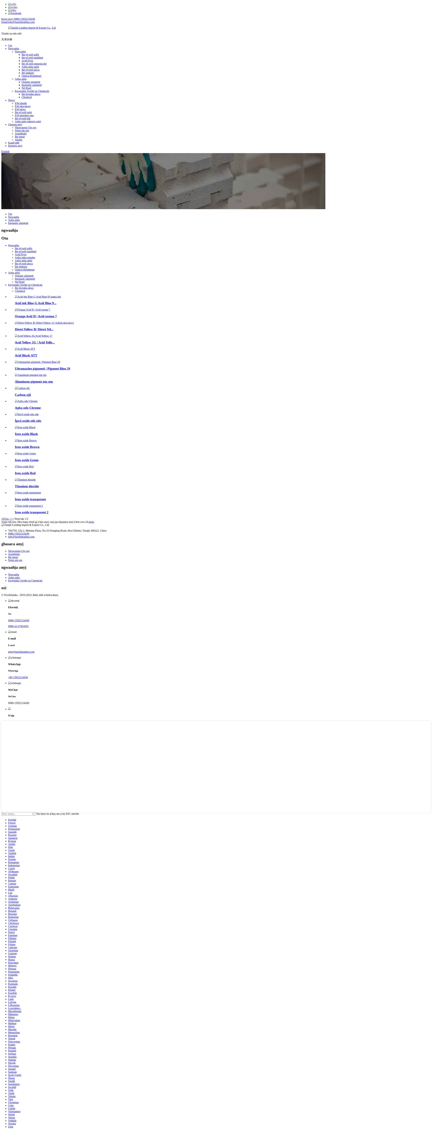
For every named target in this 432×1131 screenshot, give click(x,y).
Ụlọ (10, 45)
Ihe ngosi (20, 136)
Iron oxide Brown (27, 447)
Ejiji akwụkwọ (23, 106)
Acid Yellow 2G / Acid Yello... (35, 342)
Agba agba (20, 78)
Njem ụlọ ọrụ (22, 130)
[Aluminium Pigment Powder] (30, 375)
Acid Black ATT (26, 355)
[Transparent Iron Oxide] (28, 492)
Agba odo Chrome (28, 408)
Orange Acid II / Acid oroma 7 (36, 316)
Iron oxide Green (26, 460)
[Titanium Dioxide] (25, 479)
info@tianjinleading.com (21, 536)
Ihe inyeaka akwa (31, 94)
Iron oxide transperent (30, 499)
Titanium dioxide (27, 486)
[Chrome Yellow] (26, 401)
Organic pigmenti (31, 82)
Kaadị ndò (13, 142)
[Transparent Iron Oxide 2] (29, 505)
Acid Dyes (27, 60)
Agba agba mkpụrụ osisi (28, 121)
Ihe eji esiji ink (22, 118)
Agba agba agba (30, 66)
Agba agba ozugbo (25, 257)
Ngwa (11, 100)
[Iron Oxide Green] (25, 453)
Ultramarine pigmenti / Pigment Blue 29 (42, 368)
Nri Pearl (26, 88)
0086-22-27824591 (18, 626)
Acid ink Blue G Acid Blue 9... (35, 303)
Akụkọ (18, 139)
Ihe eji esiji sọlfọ (30, 54)
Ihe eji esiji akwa (30, 69)
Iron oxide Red (25, 473)
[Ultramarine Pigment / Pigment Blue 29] (37, 362)
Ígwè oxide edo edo (28, 421)
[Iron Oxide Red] (24, 466)
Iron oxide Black (26, 434)
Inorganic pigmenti (32, 85)
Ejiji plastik (21, 103)
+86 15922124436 (18, 677)
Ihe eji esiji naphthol (32, 57)
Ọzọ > (7, 518)
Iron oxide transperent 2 (31, 512)
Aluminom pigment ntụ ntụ (34, 381)
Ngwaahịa (13, 48)
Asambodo (20, 133)
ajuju (91, 521)
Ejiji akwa (20, 109)
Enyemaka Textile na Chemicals (32, 91)
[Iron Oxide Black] (25, 427)
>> (12, 518)
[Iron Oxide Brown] (26, 440)
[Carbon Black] (22, 388)
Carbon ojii (23, 395)
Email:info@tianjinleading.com (18, 22)
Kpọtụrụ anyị (15, 145)
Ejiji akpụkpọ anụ (24, 115)
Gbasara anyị (15, 124)
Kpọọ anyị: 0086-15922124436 (18, 19)
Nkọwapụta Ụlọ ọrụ (25, 127)
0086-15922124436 (18, 533)
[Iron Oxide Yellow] (27, 414)
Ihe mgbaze (28, 72)
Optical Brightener (31, 75)
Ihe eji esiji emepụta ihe (34, 63)
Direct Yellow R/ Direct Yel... (34, 329)
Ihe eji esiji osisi (23, 112)
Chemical (27, 97)
